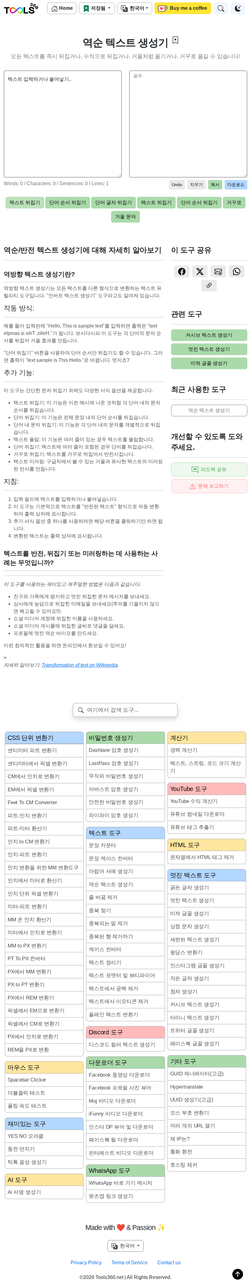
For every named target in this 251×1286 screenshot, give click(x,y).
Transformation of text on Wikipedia (80, 665)
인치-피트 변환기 (27, 854)
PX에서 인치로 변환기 (33, 1037)
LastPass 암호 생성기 (113, 763)
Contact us (169, 1262)
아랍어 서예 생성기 (111, 871)
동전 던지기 (21, 1149)
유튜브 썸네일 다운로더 (197, 814)
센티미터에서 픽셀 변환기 (37, 764)
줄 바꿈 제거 (103, 897)
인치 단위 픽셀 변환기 (33, 894)
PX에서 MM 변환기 (29, 972)
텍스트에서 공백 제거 (113, 989)
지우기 (196, 184)
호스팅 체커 (183, 1165)
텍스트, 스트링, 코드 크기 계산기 (205, 767)
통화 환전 (181, 1152)
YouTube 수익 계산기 (194, 801)
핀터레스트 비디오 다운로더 (121, 1153)
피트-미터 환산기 (27, 828)
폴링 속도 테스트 (27, 1106)
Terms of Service (129, 1262)
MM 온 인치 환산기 (29, 920)
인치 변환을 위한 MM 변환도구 (43, 868)
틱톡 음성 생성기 (27, 1162)
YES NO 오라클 (25, 1136)
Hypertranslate (186, 1087)
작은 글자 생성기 (189, 978)
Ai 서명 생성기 (24, 1192)
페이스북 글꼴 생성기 (194, 1044)
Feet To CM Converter (32, 802)
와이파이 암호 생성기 (113, 815)
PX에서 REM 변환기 (31, 998)
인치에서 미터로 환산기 (35, 880)
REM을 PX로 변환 (28, 1050)
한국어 (136, 8)
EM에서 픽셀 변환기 (31, 790)
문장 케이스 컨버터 (111, 858)
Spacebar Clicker (27, 1080)
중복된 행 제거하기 (111, 936)
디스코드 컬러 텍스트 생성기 (122, 1045)
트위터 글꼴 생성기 (192, 1030)
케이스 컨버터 (105, 949)
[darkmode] (238, 8)
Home (65, 8)
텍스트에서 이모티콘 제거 (118, 1001)
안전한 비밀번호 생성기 (116, 802)
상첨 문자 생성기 (189, 926)
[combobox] (125, 710)
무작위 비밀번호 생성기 (116, 776)
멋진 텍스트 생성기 (209, 349)
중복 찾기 (100, 910)
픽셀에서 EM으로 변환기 (36, 1011)
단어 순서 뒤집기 (67, 202)
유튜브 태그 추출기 (192, 827)
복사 (215, 184)
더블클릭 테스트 (26, 1093)
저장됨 (98, 8)
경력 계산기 (183, 750)
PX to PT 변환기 (26, 985)
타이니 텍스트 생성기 (194, 1018)
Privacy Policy (86, 1262)
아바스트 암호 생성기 (113, 789)
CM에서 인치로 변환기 (34, 776)
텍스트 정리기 (105, 962)
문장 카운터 (102, 845)
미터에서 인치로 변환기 (35, 932)
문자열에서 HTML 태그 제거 (202, 857)
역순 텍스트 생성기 (209, 410)
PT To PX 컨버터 (27, 959)
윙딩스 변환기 (186, 952)
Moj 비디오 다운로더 (112, 1101)
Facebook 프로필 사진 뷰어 (120, 1088)
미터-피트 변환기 (27, 906)
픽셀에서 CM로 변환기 (34, 1024)
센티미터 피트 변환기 (32, 750)
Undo (177, 184)
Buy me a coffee (188, 8)
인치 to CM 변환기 (29, 842)
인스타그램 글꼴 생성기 (197, 966)
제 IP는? (179, 1139)
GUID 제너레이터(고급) (197, 1074)
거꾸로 (234, 202)
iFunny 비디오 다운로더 (116, 1114)
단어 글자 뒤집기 (113, 202)
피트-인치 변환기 (27, 816)
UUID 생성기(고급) (191, 1100)
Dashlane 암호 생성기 (113, 750)
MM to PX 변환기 (27, 946)
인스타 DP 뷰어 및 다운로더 (121, 1127)
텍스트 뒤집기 (24, 202)
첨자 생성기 (183, 992)
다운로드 (236, 184)
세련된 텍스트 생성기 (194, 940)
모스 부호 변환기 (189, 1113)
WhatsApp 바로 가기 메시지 (120, 1183)
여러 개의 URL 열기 (192, 1126)
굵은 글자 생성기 (189, 887)
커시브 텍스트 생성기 (209, 335)
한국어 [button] (127, 1245)
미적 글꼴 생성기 (209, 363)
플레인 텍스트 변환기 (113, 1015)
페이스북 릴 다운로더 (113, 1140)
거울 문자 (125, 216)
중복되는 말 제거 (108, 923)
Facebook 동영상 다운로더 (119, 1075)
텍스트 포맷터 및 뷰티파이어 (122, 975)
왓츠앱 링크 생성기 (111, 1196)
